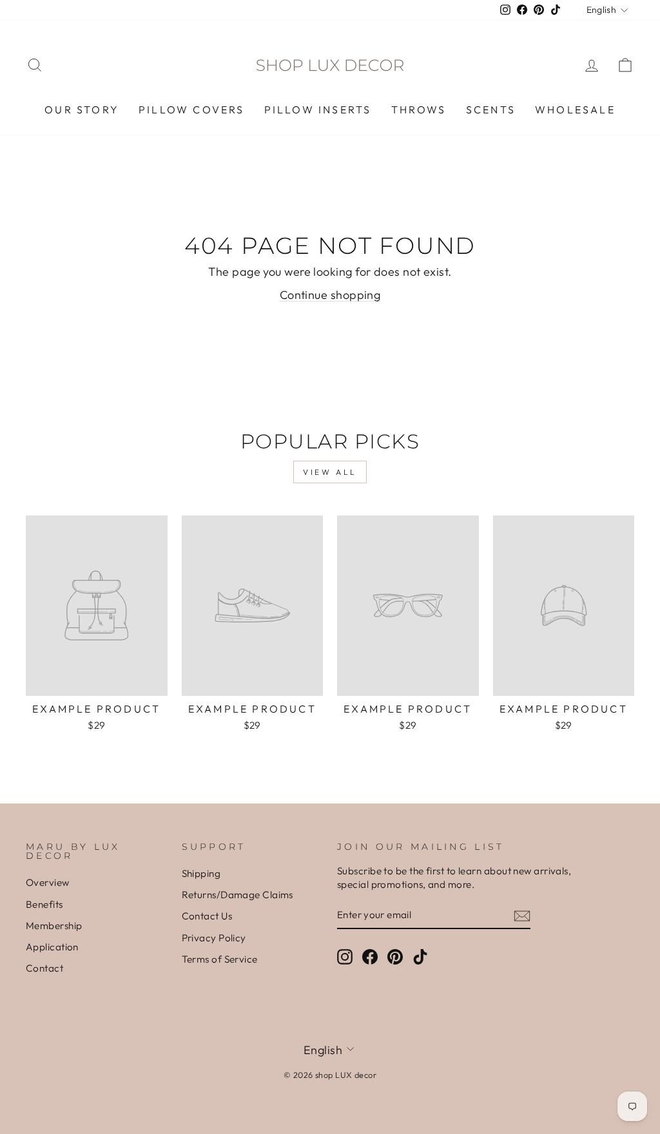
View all (330, 472)
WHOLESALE (575, 109)
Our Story (81, 109)
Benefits (44, 904)
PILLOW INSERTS (318, 109)
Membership (54, 925)
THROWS (419, 109)
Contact (44, 968)
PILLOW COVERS (192, 109)
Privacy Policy (214, 938)
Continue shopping (330, 294)
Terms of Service (220, 959)
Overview (48, 882)
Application (52, 947)
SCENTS (491, 109)
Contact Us (207, 916)
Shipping (201, 873)
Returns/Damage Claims (237, 895)
